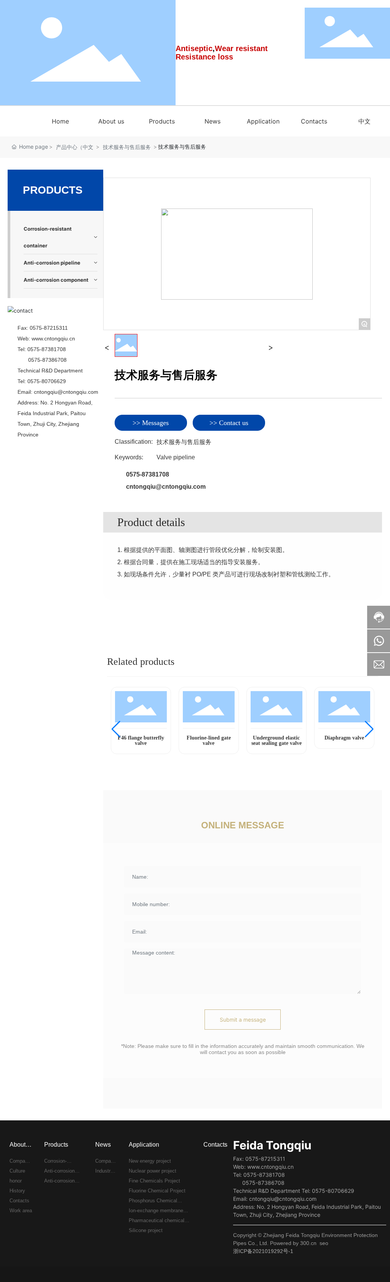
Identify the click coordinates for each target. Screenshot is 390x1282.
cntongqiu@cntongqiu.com (66, 392)
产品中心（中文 (74, 147)
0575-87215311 (49, 328)
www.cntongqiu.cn (53, 338)
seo (324, 1243)
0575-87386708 (47, 360)
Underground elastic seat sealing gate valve (276, 740)
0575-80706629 (46, 381)
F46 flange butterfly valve (141, 740)
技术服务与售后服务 (127, 147)
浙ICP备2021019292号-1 (263, 1251)
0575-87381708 (46, 349)
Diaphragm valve (344, 738)
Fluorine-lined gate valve (209, 740)
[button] (116, 729)
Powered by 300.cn (293, 1243)
